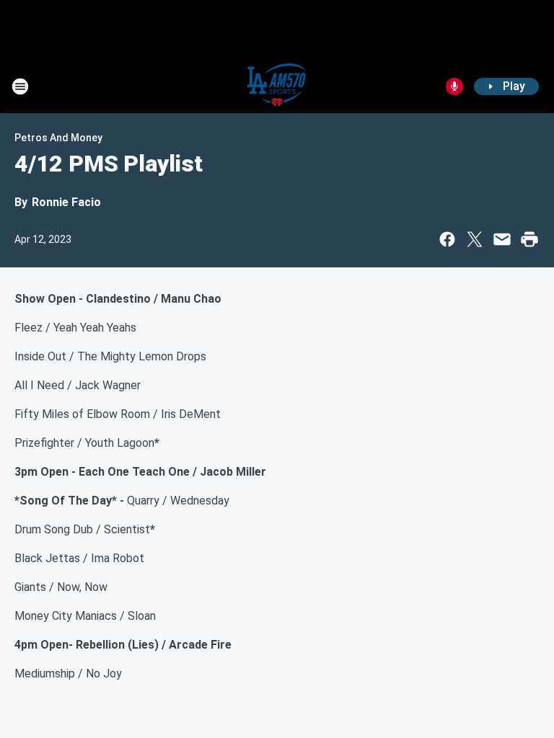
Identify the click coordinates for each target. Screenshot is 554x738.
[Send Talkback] (454, 86)
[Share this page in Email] (502, 239)
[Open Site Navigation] (20, 86)
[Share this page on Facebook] (447, 239)
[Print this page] (529, 239)
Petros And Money (58, 137)
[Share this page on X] (475, 239)
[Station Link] (277, 86)
